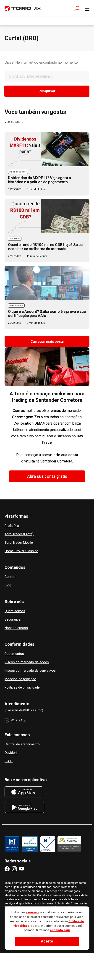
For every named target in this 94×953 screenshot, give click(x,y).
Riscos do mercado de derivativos (30, 670)
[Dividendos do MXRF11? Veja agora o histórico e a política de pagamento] (47, 149)
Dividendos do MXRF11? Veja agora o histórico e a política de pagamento (39, 180)
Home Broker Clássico (21, 551)
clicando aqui (60, 930)
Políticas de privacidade (22, 687)
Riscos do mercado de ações (27, 662)
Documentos (14, 653)
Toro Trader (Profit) (19, 534)
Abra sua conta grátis (47, 476)
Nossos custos (16, 628)
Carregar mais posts (47, 341)
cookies (32, 912)
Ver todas (12, 122)
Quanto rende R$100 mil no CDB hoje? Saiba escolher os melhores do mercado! (45, 247)
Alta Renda (14, 239)
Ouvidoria (11, 753)
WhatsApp (18, 720)
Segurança (13, 619)
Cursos (10, 577)
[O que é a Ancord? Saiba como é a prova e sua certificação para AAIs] (47, 283)
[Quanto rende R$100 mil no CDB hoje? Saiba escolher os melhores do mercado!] (47, 216)
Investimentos (16, 305)
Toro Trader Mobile (19, 542)
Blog (8, 585)
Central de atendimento (22, 744)
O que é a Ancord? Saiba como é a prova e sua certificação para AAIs (47, 313)
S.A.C (9, 761)
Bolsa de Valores (18, 172)
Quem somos (15, 611)
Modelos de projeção (20, 679)
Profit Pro (12, 525)
